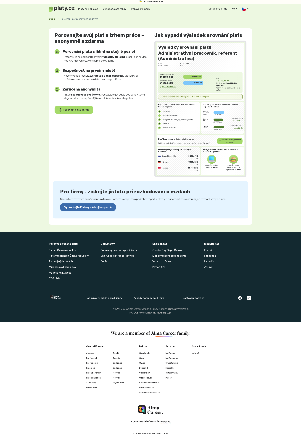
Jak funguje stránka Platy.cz (117, 255)
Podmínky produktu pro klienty (119, 250)
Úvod (52, 19)
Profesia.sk (91, 358)
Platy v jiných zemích (61, 261)
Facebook (210, 255)
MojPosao (170, 353)
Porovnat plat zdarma (75, 109)
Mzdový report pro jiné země (169, 255)
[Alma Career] (150, 410)
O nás (104, 261)
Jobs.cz (90, 353)
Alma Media (157, 312)
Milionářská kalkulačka (62, 267)
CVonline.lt (144, 353)
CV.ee (142, 363)
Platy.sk (116, 377)
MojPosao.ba (172, 358)
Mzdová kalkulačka (60, 272)
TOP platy (55, 278)
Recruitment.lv (146, 387)
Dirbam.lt (143, 368)
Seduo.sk (117, 368)
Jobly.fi (195, 353)
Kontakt (209, 250)
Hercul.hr (170, 368)
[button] (245, 8)
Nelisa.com (91, 387)
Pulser (169, 377)
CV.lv (141, 358)
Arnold (116, 353)
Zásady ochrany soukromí (148, 298)
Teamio (116, 358)
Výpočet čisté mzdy (114, 8)
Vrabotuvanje (172, 363)
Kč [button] (233, 8)
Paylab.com (118, 382)
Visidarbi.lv (144, 372)
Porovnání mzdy (140, 8)
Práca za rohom (93, 372)
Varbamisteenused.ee (149, 392)
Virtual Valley (172, 372)
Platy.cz (117, 372)
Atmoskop (91, 382)
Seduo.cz (117, 363)
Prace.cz (90, 368)
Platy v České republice (62, 250)
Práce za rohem (93, 377)
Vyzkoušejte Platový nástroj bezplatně (88, 207)
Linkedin (209, 261)
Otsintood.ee (145, 377)
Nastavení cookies (193, 298)
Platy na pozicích (88, 8)
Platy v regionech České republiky (69, 255)
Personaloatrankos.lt (149, 382)
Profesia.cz (92, 363)
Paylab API (158, 267)
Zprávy (208, 267)
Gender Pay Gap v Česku (167, 250)
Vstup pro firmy (218, 8)
